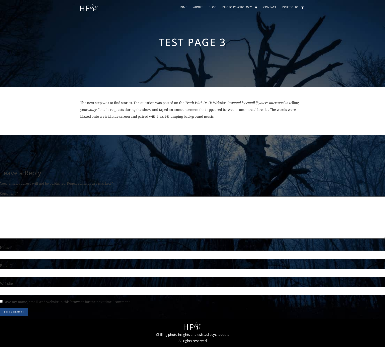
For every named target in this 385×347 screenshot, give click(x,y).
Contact (269, 7)
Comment (9, 193)
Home (183, 7)
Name (6, 247)
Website (6, 283)
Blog (212, 7)
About (198, 7)
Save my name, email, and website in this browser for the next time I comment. (67, 301)
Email (6, 265)
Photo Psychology (237, 7)
